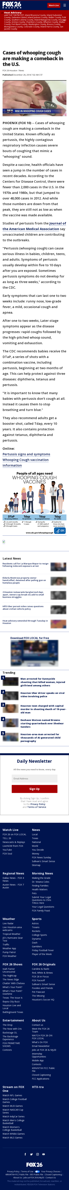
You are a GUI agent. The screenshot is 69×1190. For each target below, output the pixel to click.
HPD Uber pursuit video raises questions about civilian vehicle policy (23, 607)
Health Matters (39, 889)
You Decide (38, 849)
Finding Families (40, 885)
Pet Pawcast (38, 991)
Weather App (9, 948)
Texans (35, 927)
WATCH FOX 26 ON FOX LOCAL (42, 1037)
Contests (7, 1049)
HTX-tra (38, 1087)
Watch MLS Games (12, 1137)
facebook (25, 1154)
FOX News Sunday (41, 857)
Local (35, 834)
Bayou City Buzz (11, 1001)
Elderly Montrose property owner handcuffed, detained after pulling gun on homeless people (24, 580)
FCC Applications (40, 1078)
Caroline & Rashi (40, 968)
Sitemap (36, 865)
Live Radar (8, 923)
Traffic (6, 944)
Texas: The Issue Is (12, 997)
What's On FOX (40, 1042)
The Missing (38, 995)
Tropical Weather (11, 933)
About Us (38, 1020)
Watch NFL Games (12, 1095)
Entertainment (13, 1020)
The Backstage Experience (10, 1038)
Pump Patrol (9, 952)
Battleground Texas (13, 1012)
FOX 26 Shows (12, 964)
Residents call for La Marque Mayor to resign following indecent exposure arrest (25, 565)
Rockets (36, 931)
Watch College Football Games (15, 1101)
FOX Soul (7, 853)
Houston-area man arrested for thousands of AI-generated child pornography (40, 738)
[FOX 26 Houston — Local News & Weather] (12, 5)
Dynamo (36, 938)
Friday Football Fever (43, 950)
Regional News (13, 873)
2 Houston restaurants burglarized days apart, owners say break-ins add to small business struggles (23, 594)
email (43, 1154)
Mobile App (38, 1060)
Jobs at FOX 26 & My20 (44, 1049)
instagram (37, 1154)
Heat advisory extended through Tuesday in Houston (25, 622)
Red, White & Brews (42, 972)
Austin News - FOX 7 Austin (13, 886)
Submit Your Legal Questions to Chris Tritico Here (41, 900)
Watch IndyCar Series (14, 1116)
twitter (31, 1154)
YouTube (7, 849)
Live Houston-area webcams (12, 929)
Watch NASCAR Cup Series (13, 1111)
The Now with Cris (12, 1028)
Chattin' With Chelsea (14, 983)
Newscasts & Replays (14, 842)
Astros (35, 923)
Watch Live (54, 5)
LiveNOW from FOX (13, 845)
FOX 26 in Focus (40, 976)
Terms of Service (36, 806)
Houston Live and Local (12, 1007)
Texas (35, 838)
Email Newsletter (41, 1046)
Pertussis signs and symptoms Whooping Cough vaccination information (26, 459)
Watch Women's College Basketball (12, 1128)
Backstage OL (10, 1032)
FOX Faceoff (38, 980)
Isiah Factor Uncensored (9, 970)
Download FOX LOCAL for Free (29, 638)
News (21, 70)
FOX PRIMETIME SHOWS (11, 1045)
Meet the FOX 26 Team (41, 1030)
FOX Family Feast (41, 910)
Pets (34, 893)
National (36, 842)
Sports (36, 919)
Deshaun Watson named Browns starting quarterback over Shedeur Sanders (42, 723)
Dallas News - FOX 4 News (13, 879)
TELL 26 (7, 838)
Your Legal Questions (43, 906)
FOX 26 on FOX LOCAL (14, 834)
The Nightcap (10, 975)
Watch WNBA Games (14, 1133)
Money (35, 853)
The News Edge (11, 979)
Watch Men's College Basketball (13, 1122)
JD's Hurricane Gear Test (13, 939)
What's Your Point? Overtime (12, 992)
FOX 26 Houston (10, 70)
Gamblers (37, 946)
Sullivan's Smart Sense (43, 861)
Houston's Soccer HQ (43, 999)
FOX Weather (9, 956)
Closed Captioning (41, 1074)
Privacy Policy (37, 804)
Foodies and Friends (42, 988)
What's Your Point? (12, 987)
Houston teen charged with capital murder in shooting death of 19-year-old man (43, 709)
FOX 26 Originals (43, 964)
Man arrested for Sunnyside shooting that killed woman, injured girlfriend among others (43, 682)
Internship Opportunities (39, 1055)
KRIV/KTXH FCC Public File (43, 1069)
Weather (9, 919)
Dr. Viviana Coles (40, 881)
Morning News (42, 873)
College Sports (39, 934)
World (35, 845)
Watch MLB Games (13, 1105)
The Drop (8, 1024)
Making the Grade (41, 877)
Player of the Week (42, 954)
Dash (34, 942)
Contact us (37, 1024)
